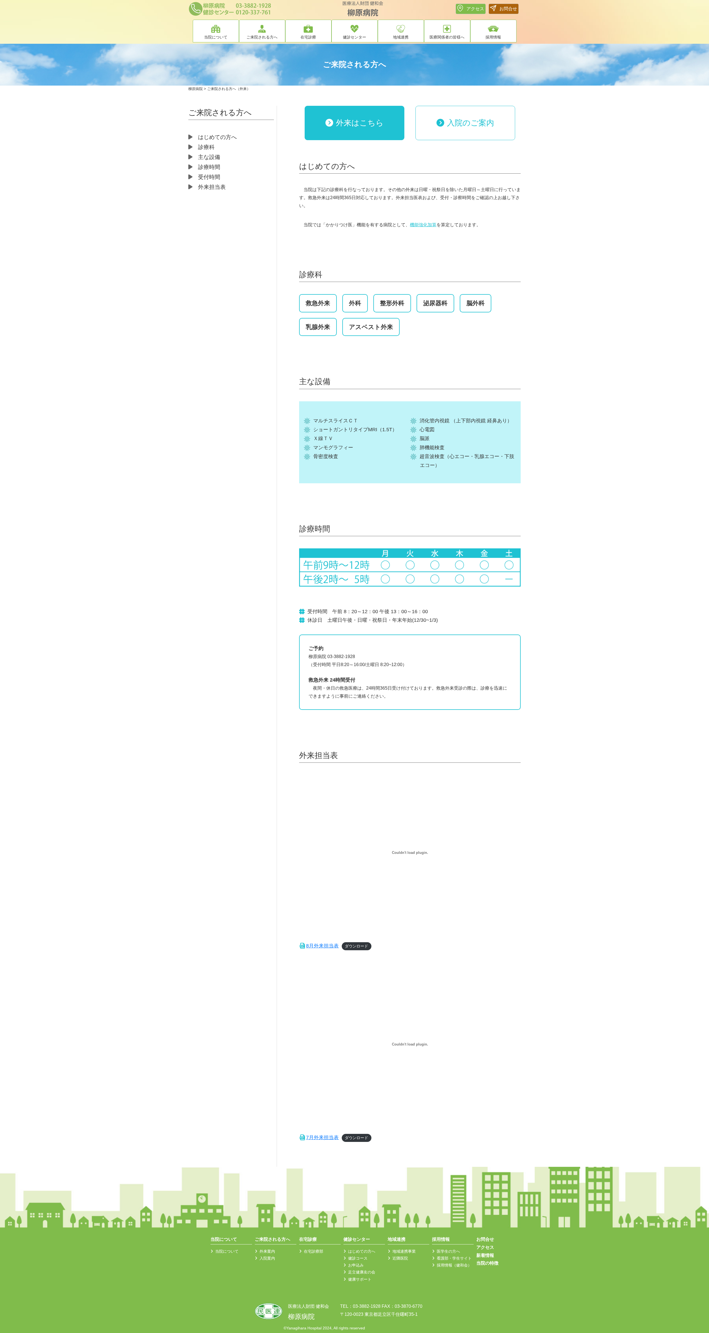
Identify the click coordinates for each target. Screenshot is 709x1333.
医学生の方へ (448, 1251)
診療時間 (209, 167)
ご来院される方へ (262, 37)
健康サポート (359, 1279)
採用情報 (493, 37)
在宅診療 (308, 37)
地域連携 (401, 37)
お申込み (356, 1265)
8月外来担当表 (322, 946)
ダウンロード (356, 946)
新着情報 (485, 1255)
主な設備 (209, 157)
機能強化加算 (423, 224)
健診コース (358, 1258)
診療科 (206, 147)
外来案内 (267, 1251)
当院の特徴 (487, 1263)
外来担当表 (212, 187)
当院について (215, 37)
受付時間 (209, 177)
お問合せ (485, 1239)
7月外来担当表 (322, 1137)
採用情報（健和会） (454, 1265)
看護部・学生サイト (454, 1258)
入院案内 (267, 1258)
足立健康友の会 (361, 1272)
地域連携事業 (404, 1251)
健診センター (354, 37)
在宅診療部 (313, 1251)
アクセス (485, 1247)
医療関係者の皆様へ (447, 37)
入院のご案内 (470, 123)
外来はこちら (360, 123)
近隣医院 (400, 1258)
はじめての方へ (217, 137)
